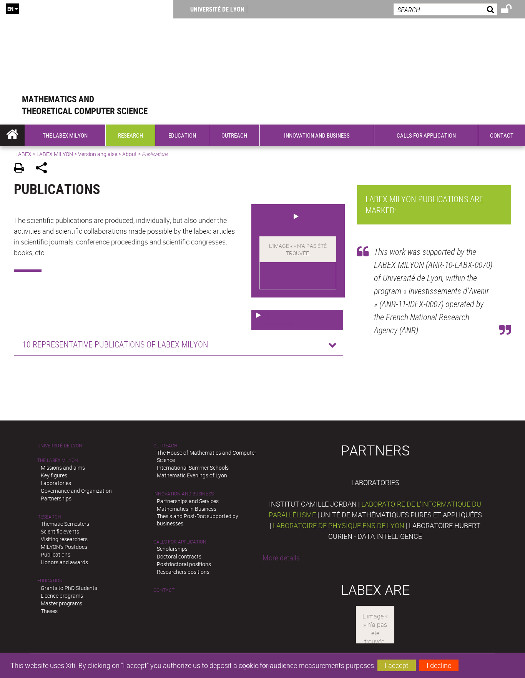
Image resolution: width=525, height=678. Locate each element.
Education (50, 580)
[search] (445, 9)
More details (281, 557)
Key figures (54, 475)
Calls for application (179, 541)
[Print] (22, 169)
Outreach (165, 445)
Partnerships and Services (188, 501)
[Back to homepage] (86, 46)
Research (49, 516)
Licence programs (62, 595)
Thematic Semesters (65, 523)
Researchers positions (183, 571)
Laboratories (56, 483)
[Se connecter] (511, 10)
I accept (397, 665)
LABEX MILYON (55, 154)
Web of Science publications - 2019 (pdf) (291, 319)
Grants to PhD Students (69, 588)
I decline (439, 665)
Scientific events (60, 531)
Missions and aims (63, 467)
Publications (55, 554)
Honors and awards (64, 562)
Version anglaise (97, 154)
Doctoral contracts (179, 556)
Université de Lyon (217, 9)
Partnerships (56, 498)
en (10, 9)
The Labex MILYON (57, 460)
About (129, 154)
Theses (49, 611)
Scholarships (172, 548)
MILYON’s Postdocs (64, 546)
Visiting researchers (64, 539)
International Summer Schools (193, 467)
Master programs (61, 603)
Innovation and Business (183, 493)
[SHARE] (44, 169)
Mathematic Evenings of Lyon (192, 475)
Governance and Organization (76, 490)
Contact (163, 590)
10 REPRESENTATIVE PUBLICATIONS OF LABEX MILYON (115, 344)
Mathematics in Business (186, 508)
